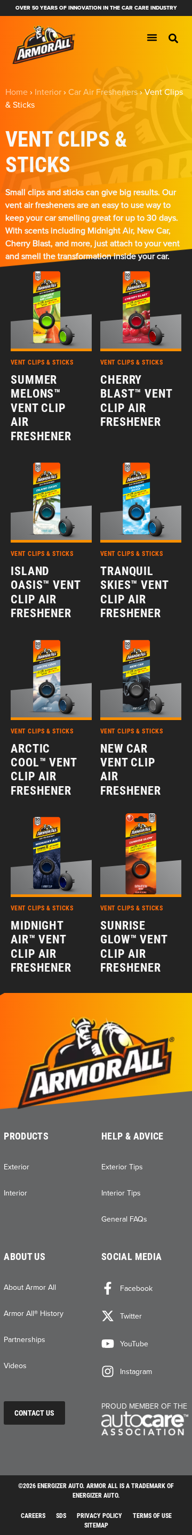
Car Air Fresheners (103, 92)
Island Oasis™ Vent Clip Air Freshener (46, 592)
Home (16, 92)
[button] (173, 38)
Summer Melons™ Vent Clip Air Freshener (41, 408)
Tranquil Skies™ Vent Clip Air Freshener (134, 592)
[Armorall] (44, 45)
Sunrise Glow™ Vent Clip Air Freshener (133, 946)
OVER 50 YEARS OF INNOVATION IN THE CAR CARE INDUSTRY (96, 8)
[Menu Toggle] (152, 37)
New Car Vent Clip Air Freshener (130, 769)
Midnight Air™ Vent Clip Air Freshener (41, 946)
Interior (48, 92)
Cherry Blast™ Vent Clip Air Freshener (136, 401)
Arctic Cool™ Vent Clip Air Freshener (44, 769)
